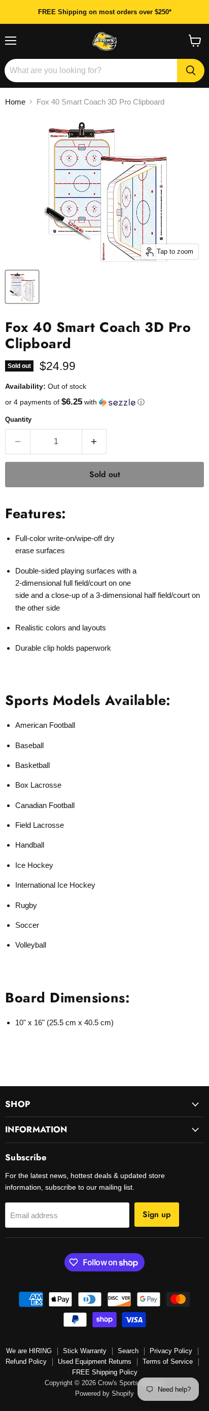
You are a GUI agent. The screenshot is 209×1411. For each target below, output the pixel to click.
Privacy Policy (171, 1351)
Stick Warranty (85, 1351)
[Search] (190, 70)
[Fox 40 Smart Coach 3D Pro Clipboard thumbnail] (22, 287)
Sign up (157, 1214)
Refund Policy (26, 1361)
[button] (104, 402)
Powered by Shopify (104, 1393)
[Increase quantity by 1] (94, 441)
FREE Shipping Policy (104, 1372)
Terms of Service (168, 1361)
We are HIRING (29, 1351)
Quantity (18, 419)
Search (128, 1351)
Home (15, 101)
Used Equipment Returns (94, 1361)
